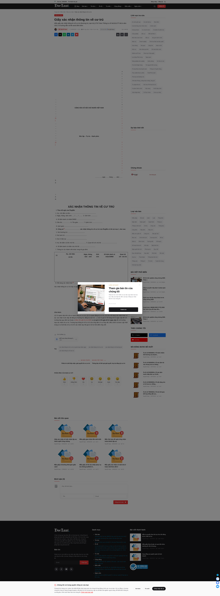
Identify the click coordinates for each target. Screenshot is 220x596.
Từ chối (147, 588)
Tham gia (123, 309)
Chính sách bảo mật (87, 592)
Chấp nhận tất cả (159, 588)
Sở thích (137, 588)
